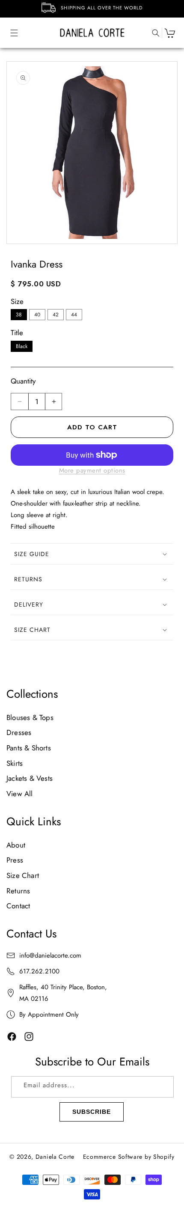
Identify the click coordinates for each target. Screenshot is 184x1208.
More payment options (92, 470)
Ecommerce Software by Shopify (129, 1156)
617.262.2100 (39, 971)
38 (19, 314)
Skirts (14, 763)
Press (14, 860)
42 (56, 314)
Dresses (18, 732)
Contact (18, 906)
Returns (18, 891)
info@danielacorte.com (50, 955)
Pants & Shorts (28, 748)
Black (21, 346)
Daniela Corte (55, 1156)
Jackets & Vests (29, 778)
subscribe (91, 1111)
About (15, 845)
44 (74, 314)
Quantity (23, 381)
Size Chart (22, 875)
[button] (10, 32)
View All (19, 793)
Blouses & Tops (29, 717)
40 (37, 314)
